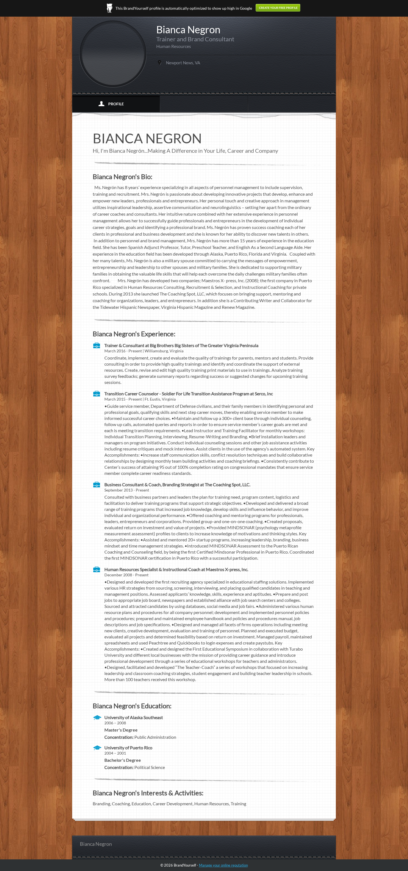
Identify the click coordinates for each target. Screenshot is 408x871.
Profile (116, 103)
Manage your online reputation (223, 865)
